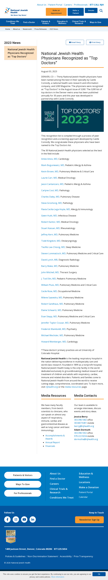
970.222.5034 (80, 436)
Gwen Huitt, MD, (49, 215)
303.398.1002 (80, 432)
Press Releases (41, 29)
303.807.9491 (80, 423)
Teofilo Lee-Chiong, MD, (53, 247)
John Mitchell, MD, (50, 272)
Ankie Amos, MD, (49, 158)
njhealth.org (52, 386)
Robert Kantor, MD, (51, 221)
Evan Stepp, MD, (49, 316)
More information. (58, 577)
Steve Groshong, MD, (51, 203)
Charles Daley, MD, (50, 196)
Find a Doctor (29, 22)
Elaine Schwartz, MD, (51, 310)
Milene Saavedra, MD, (52, 297)
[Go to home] (20, 11)
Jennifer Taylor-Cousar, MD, (55, 322)
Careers (68, 4)
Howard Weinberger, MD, (54, 341)
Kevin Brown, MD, (50, 171)
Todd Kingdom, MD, (51, 240)
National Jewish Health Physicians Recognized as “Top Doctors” (21, 53)
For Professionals (23, 493)
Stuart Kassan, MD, (50, 228)
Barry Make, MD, (49, 266)
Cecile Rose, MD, (49, 291)
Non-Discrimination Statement (43, 556)
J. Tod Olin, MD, (48, 278)
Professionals (81, 4)
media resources (73, 386)
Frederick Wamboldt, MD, (53, 329)
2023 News (12, 43)
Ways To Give (23, 484)
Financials (50, 446)
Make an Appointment (56, 11)
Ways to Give (95, 22)
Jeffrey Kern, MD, (49, 234)
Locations (84, 482)
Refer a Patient (76, 11)
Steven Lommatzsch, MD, (53, 253)
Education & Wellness (62, 22)
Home (7, 29)
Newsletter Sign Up (89, 519)
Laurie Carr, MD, (49, 177)
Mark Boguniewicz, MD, (53, 165)
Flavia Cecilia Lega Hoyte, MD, (55, 209)
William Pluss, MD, (50, 285)
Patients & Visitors (45, 22)
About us (16, 29)
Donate (91, 10)
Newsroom (27, 29)
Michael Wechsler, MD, (52, 335)
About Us (41, 4)
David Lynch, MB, (49, 259)
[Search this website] (101, 10)
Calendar (83, 497)
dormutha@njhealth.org (86, 439)
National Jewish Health (20, 562)
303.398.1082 (80, 419)
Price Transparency (83, 556)
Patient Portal (55, 4)
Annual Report (52, 442)
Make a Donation (89, 487)
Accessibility (66, 556)
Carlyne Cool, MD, (50, 190)
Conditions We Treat (12, 22)
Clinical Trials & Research (79, 22)
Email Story (76, 42)
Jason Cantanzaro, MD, (52, 184)
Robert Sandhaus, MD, (52, 303)
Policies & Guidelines (15, 556)
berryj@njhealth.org (84, 426)
